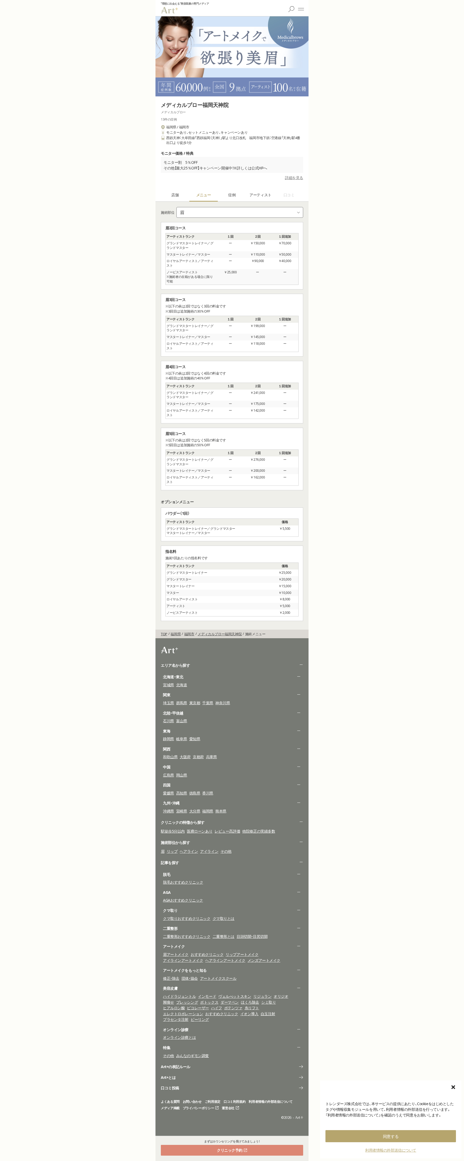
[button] (453, 1087)
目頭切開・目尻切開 (252, 936)
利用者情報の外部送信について (390, 1150)
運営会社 (228, 1108)
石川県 (168, 720)
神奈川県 (222, 702)
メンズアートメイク (264, 960)
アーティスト (260, 194)
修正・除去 (171, 978)
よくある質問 (170, 1102)
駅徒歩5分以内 (173, 831)
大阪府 (185, 756)
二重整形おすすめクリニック (187, 936)
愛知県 (194, 738)
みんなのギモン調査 (192, 1055)
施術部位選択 (239, 212)
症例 (231, 194)
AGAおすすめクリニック (183, 900)
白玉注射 (268, 1013)
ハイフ (216, 1007)
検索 (291, 9)
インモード (207, 996)
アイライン (209, 851)
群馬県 (181, 702)
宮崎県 (181, 811)
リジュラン (262, 996)
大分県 (194, 811)
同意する (390, 1136)
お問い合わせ (192, 1102)
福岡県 (207, 811)
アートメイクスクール (218, 978)
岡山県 (181, 775)
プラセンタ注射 (176, 1019)
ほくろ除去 (250, 1002)
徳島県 (194, 793)
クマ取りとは (223, 918)
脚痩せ (168, 1002)
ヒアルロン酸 (174, 1007)
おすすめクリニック (207, 954)
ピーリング (200, 1019)
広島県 (168, 775)
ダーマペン (229, 1002)
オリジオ (281, 996)
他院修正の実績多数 (258, 831)
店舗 (175, 194)
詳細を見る (294, 177)
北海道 (181, 684)
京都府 (198, 756)
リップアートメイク (242, 954)
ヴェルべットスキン (234, 996)
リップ (172, 851)
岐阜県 (181, 738)
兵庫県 (211, 756)
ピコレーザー (198, 1007)
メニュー (301, 9)
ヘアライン (189, 851)
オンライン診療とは (179, 1037)
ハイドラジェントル (179, 996)
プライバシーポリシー (198, 1108)
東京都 (194, 702)
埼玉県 (168, 702)
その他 (225, 851)
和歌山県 (170, 756)
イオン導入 (249, 1013)
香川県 (207, 793)
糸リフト (252, 1007)
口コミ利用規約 (234, 1102)
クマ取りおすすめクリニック (187, 918)
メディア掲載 (170, 1108)
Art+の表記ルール (175, 1066)
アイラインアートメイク (183, 960)
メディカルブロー (173, 112)
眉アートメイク (176, 954)
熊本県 (220, 811)
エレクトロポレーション (183, 1013)
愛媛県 (168, 793)
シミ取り (268, 1002)
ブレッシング (187, 1002)
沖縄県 (168, 811)
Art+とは (168, 1077)
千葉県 (207, 702)
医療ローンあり (199, 831)
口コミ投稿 (170, 1087)
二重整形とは (223, 936)
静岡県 (168, 738)
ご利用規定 (212, 1102)
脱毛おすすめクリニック (183, 882)
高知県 (181, 793)
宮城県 (168, 684)
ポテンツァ (233, 1007)
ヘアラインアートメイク (225, 960)
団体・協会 (190, 978)
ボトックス (209, 1002)
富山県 (181, 720)
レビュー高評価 (227, 831)
